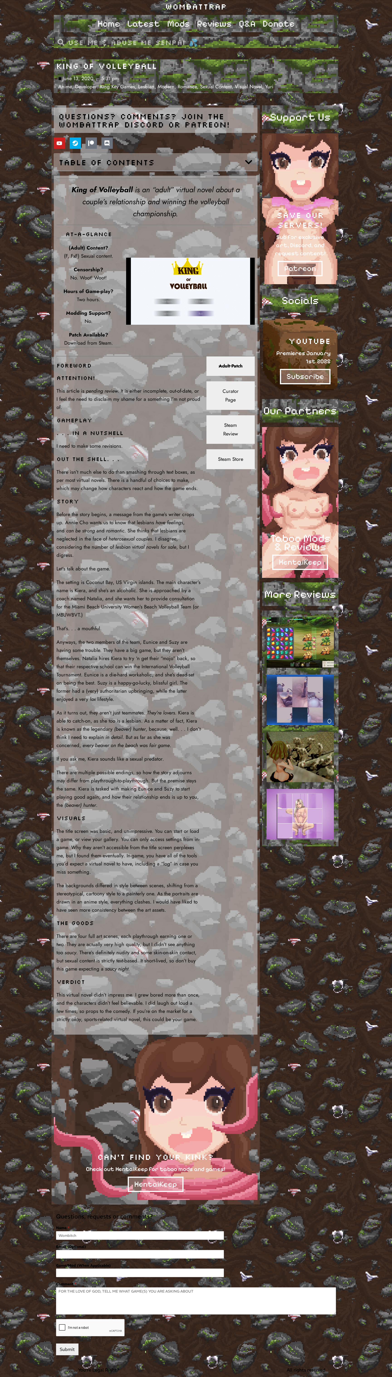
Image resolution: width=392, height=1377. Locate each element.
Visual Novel (248, 86)
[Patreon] (91, 143)
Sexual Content (216, 86)
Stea (228, 425)
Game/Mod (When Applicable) (83, 1265)
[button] (249, 162)
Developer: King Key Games (105, 86)
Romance (187, 86)
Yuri (269, 86)
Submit (67, 1349)
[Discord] (107, 143)
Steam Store (230, 459)
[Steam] (75, 143)
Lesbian (146, 86)
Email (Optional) (71, 1246)
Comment (66, 1284)
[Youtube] (59, 143)
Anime (65, 86)
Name (62, 1228)
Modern (166, 86)
